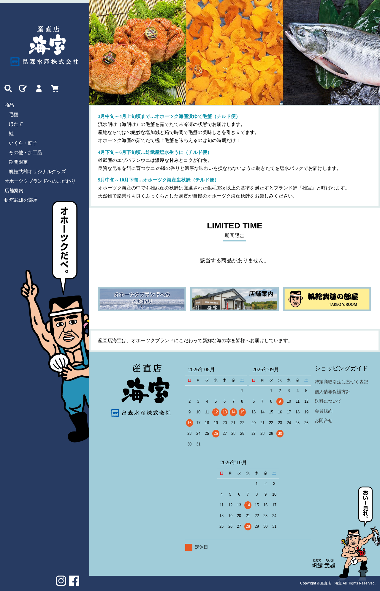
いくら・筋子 (23, 143)
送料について (328, 401)
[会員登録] (22, 88)
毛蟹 (13, 114)
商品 (9, 105)
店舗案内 (13, 190)
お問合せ (323, 420)
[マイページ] (38, 88)
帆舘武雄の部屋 (21, 200)
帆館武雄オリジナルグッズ (37, 171)
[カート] (53, 88)
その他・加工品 (25, 152)
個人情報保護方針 (332, 391)
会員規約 (323, 410)
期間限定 (18, 162)
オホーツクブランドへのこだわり (40, 181)
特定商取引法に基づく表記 (341, 381)
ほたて (16, 124)
